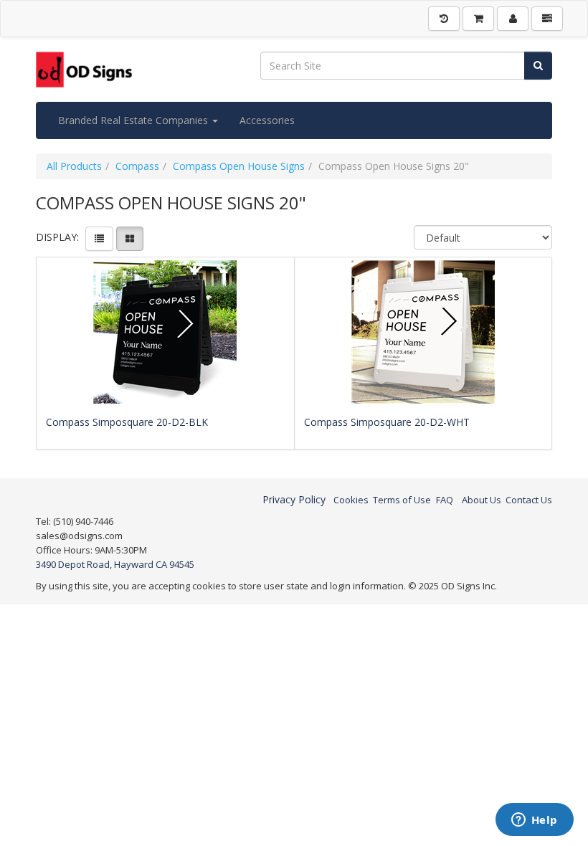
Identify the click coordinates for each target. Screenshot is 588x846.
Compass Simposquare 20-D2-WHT (387, 422)
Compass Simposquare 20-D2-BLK (127, 422)
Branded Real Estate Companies (134, 120)
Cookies (351, 499)
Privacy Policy (294, 499)
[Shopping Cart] (478, 18)
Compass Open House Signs (239, 166)
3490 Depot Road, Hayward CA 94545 (115, 564)
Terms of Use (402, 499)
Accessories (267, 120)
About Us (481, 499)
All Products (74, 166)
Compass (137, 166)
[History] (444, 18)
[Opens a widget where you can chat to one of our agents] (534, 821)
